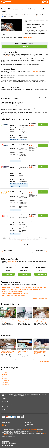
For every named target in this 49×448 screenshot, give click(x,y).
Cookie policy (4, 438)
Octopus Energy (6, 384)
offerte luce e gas (11, 261)
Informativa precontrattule (6, 442)
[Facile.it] (7, 2)
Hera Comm (5, 374)
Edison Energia (5, 380)
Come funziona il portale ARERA (23, 352)
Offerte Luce (24, 267)
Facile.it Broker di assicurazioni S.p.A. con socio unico (29, 429)
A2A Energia (5, 378)
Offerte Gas (8, 267)
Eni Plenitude (5, 372)
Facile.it (3, 5)
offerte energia (28, 37)
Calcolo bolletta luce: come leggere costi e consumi (7, 352)
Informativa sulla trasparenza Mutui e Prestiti (9, 443)
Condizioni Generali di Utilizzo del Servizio (8, 436)
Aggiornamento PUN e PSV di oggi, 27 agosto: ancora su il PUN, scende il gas (24, 321)
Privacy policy (4, 437)
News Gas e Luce (16, 5)
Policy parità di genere (5, 441)
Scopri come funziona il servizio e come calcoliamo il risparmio (24, 240)
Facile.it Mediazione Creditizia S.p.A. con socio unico (37, 431)
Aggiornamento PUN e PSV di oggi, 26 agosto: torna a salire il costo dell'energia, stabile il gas (40, 321)
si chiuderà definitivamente (10, 108)
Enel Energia (5, 382)
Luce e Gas (8, 5)
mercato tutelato (5, 56)
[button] (1, 2)
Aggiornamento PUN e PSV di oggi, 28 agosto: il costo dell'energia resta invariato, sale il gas (7, 321)
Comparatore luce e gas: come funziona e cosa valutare (40, 352)
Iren (3, 376)
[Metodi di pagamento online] (13, 417)
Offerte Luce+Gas (41, 267)
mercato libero (36, 71)
